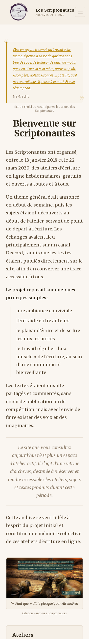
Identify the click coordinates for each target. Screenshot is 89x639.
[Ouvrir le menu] (80, 12)
